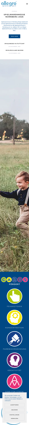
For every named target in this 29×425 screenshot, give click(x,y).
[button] (27, 4)
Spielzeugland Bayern (14, 50)
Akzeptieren (14, 404)
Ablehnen (14, 409)
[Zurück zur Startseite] (9, 4)
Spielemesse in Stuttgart (15, 43)
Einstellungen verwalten (14, 416)
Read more (14, 36)
